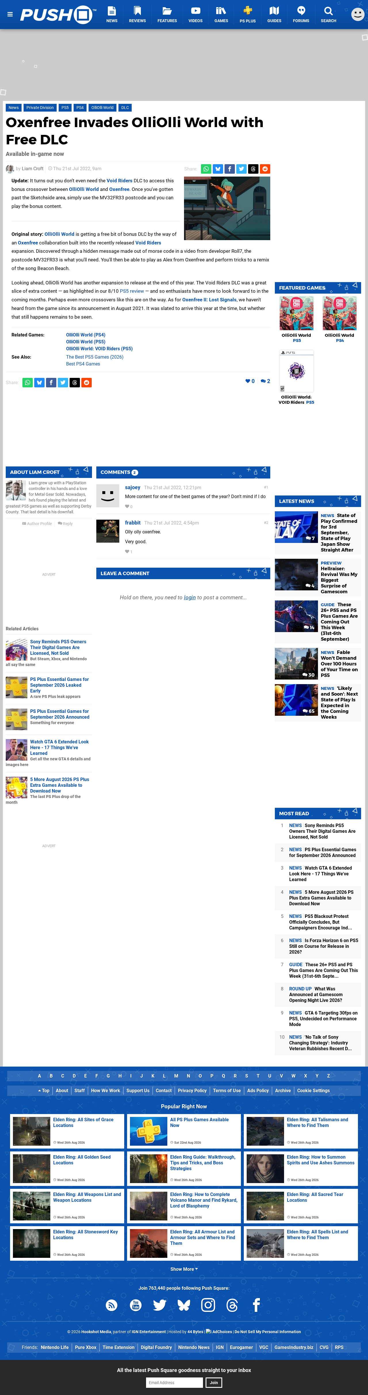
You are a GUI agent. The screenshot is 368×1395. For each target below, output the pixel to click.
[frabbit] (107, 540)
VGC (263, 1347)
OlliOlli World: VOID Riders (296, 400)
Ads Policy (258, 1090)
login (190, 597)
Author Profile (39, 523)
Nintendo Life (55, 1347)
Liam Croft (32, 168)
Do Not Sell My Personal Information (268, 1331)
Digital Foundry (156, 1347)
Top (45, 1090)
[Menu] (10, 14)
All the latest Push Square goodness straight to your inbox (184, 1370)
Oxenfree (119, 189)
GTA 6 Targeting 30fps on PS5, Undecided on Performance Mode (323, 1018)
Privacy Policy (192, 1090)
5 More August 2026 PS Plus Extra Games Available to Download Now (59, 785)
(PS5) (86, 342)
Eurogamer (241, 1347)
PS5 (65, 107)
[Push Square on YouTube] (135, 1306)
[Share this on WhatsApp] (206, 169)
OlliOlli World (102, 107)
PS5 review (132, 291)
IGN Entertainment (149, 1331)
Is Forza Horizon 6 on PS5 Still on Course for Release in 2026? (323, 946)
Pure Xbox (85, 1347)
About (62, 1090)
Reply (67, 523)
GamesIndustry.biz (294, 1347)
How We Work (105, 1090)
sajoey (132, 487)
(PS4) (86, 335)
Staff (79, 1090)
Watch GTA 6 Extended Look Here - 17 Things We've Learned (59, 747)
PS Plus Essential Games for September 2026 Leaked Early (59, 685)
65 (311, 711)
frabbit (133, 523)
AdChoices (222, 1331)
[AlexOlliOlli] (227, 208)
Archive (283, 1090)
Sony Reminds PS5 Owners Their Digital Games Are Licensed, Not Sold (58, 647)
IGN (220, 1347)
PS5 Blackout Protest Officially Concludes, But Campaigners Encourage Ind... (320, 922)
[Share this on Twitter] (241, 169)
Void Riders (120, 180)
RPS (339, 1347)
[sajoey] (107, 504)
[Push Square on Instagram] (208, 1306)
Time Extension (119, 1347)
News (14, 107)
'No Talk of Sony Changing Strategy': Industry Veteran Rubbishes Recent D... (320, 1042)
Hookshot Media (96, 1331)
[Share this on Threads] (253, 169)
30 (311, 675)
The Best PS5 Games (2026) (95, 357)
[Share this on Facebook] (230, 169)
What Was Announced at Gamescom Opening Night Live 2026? (316, 994)
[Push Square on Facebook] (256, 1306)
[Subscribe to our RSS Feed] (111, 1306)
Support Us (138, 1090)
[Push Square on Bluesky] (184, 1306)
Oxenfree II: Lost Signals (209, 300)
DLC (125, 107)
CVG (324, 1347)
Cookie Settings (313, 1090)
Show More (182, 1269)
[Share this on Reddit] (265, 169)
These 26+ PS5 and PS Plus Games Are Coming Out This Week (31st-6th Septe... (323, 970)
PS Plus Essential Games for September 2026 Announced (59, 714)
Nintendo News (194, 1347)
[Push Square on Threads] (232, 1306)
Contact (164, 1090)
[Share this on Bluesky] (218, 169)
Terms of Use (227, 1090)
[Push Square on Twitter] (159, 1306)
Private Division (40, 107)
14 (312, 627)
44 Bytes (195, 1331)
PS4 (80, 107)
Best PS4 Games (83, 364)
